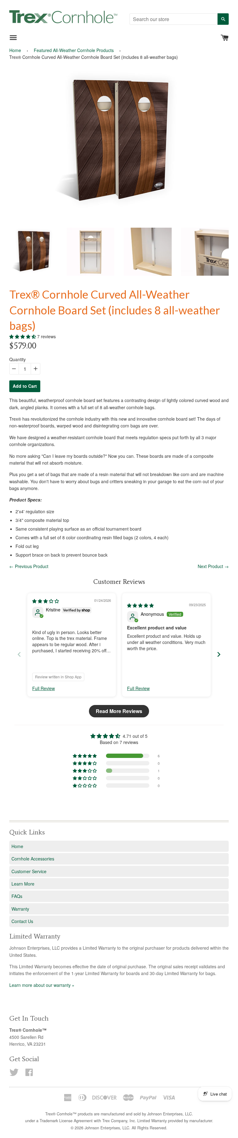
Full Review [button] (43, 688)
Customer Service (28, 871)
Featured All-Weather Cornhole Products (74, 50)
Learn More (22, 884)
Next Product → (213, 566)
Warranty (20, 909)
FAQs (16, 896)
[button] (23, 336)
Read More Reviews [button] (119, 711)
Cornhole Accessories (32, 859)
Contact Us (22, 921)
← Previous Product (28, 566)
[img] (45, 601)
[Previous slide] (19, 654)
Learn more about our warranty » (41, 985)
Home (15, 50)
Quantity (17, 359)
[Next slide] (219, 654)
